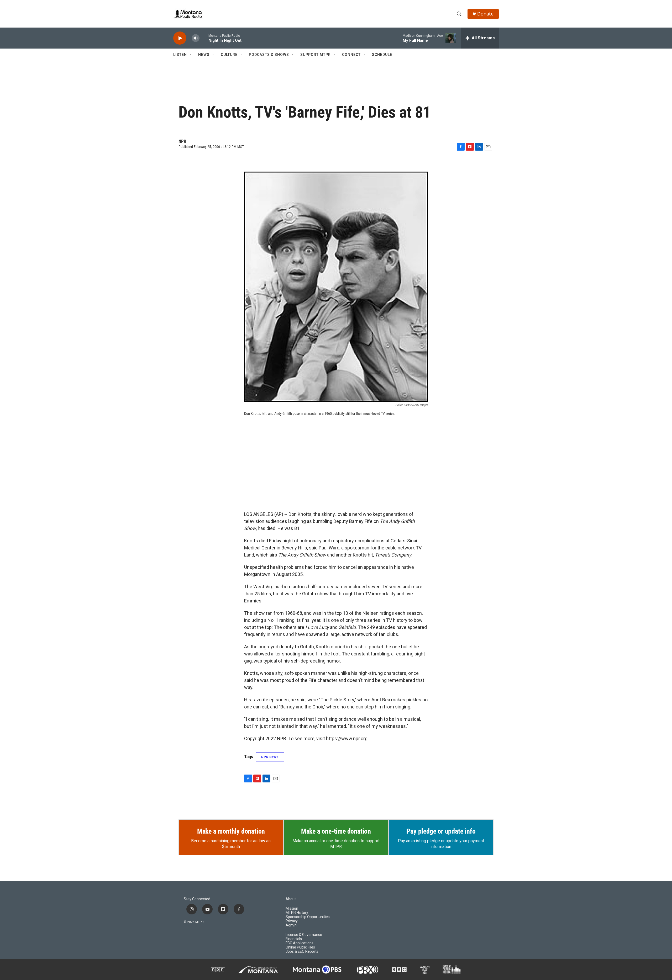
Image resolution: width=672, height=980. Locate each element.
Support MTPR (315, 54)
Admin (291, 925)
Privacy (292, 921)
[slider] (204, 38)
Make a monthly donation (231, 831)
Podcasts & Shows (269, 54)
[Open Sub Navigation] (191, 54)
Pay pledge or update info (440, 831)
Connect (351, 54)
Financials (294, 939)
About (291, 899)
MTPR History (297, 913)
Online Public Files (300, 947)
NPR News (270, 757)
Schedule (382, 54)
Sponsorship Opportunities (308, 917)
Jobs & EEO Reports (302, 951)
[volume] (195, 38)
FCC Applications (299, 943)
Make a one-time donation (336, 831)
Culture (229, 54)
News (203, 54)
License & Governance (304, 935)
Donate (485, 14)
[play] (180, 38)
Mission (292, 908)
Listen (180, 54)
